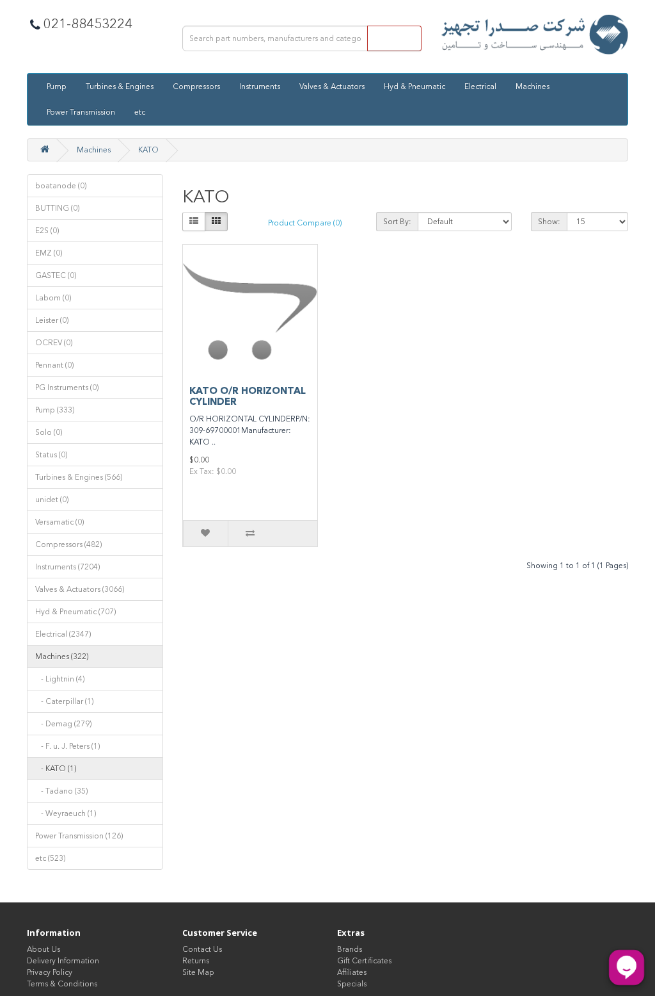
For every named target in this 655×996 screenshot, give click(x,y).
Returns (195, 960)
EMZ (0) (48, 253)
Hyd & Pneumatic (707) (75, 611)
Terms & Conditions (62, 983)
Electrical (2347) (63, 634)
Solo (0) (48, 432)
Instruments (259, 86)
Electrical (480, 86)
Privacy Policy (49, 972)
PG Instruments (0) (67, 387)
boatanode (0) (60, 185)
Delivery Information (63, 960)
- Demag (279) (63, 723)
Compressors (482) (68, 544)
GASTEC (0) (55, 275)
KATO (148, 149)
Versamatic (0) (59, 522)
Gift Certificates (364, 960)
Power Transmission (81, 112)
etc (139, 112)
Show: (549, 221)
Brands (349, 949)
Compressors (196, 86)
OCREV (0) (53, 342)
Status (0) (51, 454)
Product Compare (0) (305, 222)
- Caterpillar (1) (64, 701)
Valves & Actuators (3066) (79, 589)
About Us (43, 949)
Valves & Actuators (332, 86)
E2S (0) (47, 230)
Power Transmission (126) (79, 835)
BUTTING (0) (57, 208)
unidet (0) (51, 499)
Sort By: (397, 221)
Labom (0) (53, 297)
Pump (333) (54, 409)
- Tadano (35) (61, 791)
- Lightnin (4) (59, 678)
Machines (532, 86)
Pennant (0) (54, 365)
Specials (352, 983)
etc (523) (50, 858)
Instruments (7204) (67, 566)
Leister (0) (51, 320)
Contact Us (202, 949)
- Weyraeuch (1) (65, 813)
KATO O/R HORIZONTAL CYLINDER (247, 396)
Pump (57, 86)
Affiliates (352, 972)
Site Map (198, 972)
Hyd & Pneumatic (414, 86)
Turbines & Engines (120, 86)
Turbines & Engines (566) (78, 477)
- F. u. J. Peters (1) (67, 746)
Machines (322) (61, 656)
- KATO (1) (55, 768)
